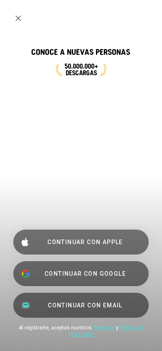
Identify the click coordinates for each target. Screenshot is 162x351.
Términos (104, 328)
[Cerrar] (18, 18)
